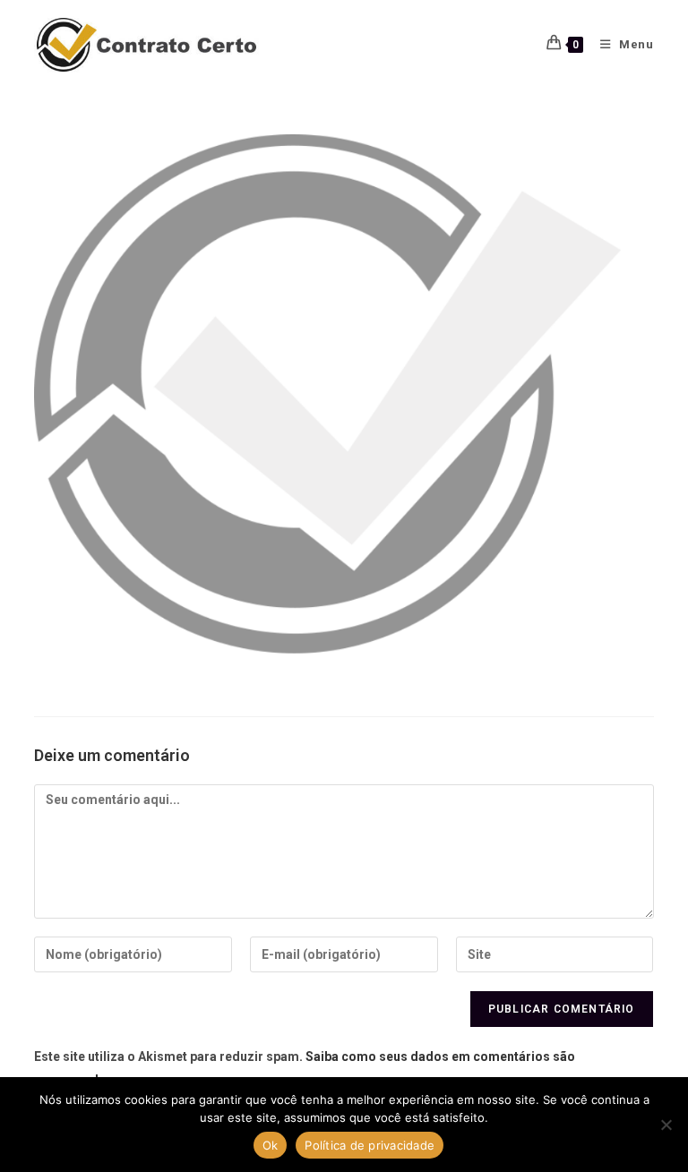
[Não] (666, 1125)
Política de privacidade (369, 1145)
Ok (270, 1145)
